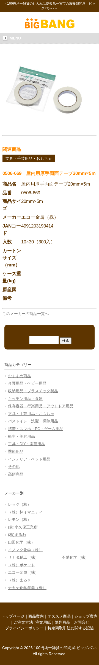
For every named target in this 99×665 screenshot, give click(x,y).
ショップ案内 (86, 616)
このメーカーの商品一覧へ (25, 313)
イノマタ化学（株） (25, 550)
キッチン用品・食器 (25, 398)
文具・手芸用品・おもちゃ (29, 158)
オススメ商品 (59, 616)
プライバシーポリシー (24, 628)
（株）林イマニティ (25, 512)
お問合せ (81, 622)
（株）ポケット (21, 565)
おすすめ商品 (19, 376)
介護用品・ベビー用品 (27, 383)
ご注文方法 (23, 622)
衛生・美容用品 (21, 436)
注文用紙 (43, 622)
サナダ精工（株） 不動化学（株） (48, 557)
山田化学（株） (21, 542)
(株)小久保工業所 (23, 527)
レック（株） (19, 504)
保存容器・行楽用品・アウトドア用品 (40, 406)
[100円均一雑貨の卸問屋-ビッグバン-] (50, 27)
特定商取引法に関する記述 (71, 628)
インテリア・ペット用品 (29, 459)
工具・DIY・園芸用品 (26, 444)
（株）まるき (19, 580)
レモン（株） (19, 519)
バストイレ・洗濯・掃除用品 (33, 421)
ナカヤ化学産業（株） (27, 588)
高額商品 (15, 474)
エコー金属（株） (23, 572)
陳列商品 (62, 622)
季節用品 (15, 451)
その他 (14, 466)
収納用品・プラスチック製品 (33, 391)
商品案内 (36, 616)
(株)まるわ (17, 534)
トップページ (12, 616)
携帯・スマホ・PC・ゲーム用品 (35, 429)
